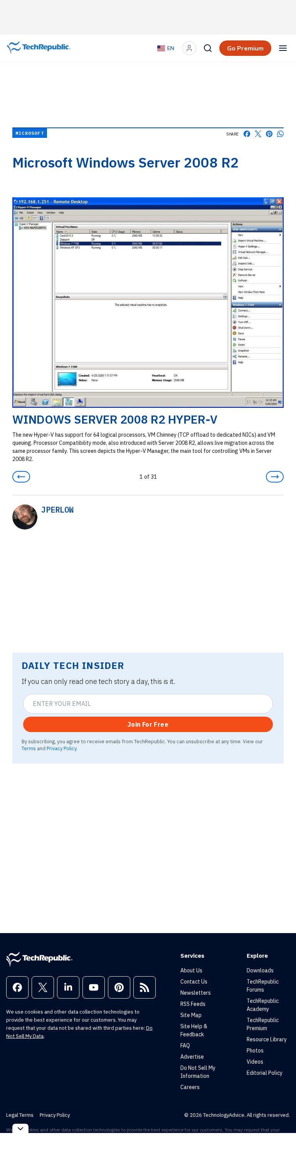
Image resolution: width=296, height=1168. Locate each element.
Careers (190, 1087)
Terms (29, 748)
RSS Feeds (192, 1003)
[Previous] (21, 477)
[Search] (208, 48)
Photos (255, 1050)
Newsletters (195, 992)
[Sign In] (189, 48)
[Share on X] (258, 134)
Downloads (260, 970)
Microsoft (29, 133)
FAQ (185, 1045)
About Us (191, 970)
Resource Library (267, 1039)
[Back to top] (280, 1144)
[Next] (275, 477)
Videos (255, 1061)
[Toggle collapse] (20, 1128)
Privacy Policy (61, 748)
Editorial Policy (265, 1072)
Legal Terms (20, 1115)
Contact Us (193, 981)
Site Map (191, 1015)
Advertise (192, 1056)
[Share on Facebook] (247, 134)
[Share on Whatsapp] (280, 134)
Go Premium (245, 48)
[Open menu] (283, 48)
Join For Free (148, 724)
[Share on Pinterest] (269, 134)
